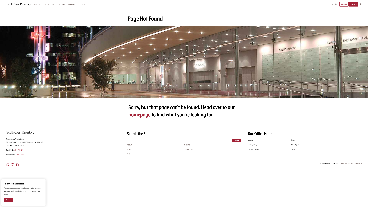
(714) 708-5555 (19, 150)
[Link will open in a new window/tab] (8, 165)
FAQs (129, 154)
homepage (139, 115)
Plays (53, 4)
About (81, 4)
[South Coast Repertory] (19, 4)
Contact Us (188, 149)
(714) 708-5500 (19, 155)
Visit (46, 4)
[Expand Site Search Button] (361, 4)
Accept (9, 200)
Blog (129, 149)
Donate (344, 4)
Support (71, 4)
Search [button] (236, 140)
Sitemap (358, 164)
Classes (62, 4)
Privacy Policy (347, 164)
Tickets (37, 4)
